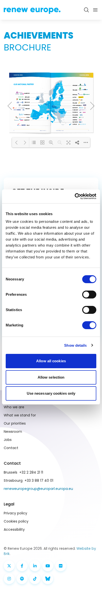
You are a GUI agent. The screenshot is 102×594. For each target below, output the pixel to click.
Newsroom (13, 431)
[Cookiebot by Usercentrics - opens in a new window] (74, 196)
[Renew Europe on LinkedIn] (34, 565)
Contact (11, 447)
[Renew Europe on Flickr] (60, 565)
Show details (75, 345)
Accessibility (14, 529)
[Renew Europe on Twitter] (9, 565)
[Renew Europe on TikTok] (34, 578)
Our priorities (15, 423)
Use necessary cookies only (51, 393)
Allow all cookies (51, 361)
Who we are (14, 407)
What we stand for (20, 415)
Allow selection (51, 377)
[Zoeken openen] (86, 10)
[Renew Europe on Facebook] (22, 565)
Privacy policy (15, 513)
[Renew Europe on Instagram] (9, 578)
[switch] (89, 294)
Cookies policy (16, 521)
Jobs (8, 439)
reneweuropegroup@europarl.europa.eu (38, 488)
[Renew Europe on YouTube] (47, 565)
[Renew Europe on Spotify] (22, 578)
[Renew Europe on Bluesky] (47, 578)
